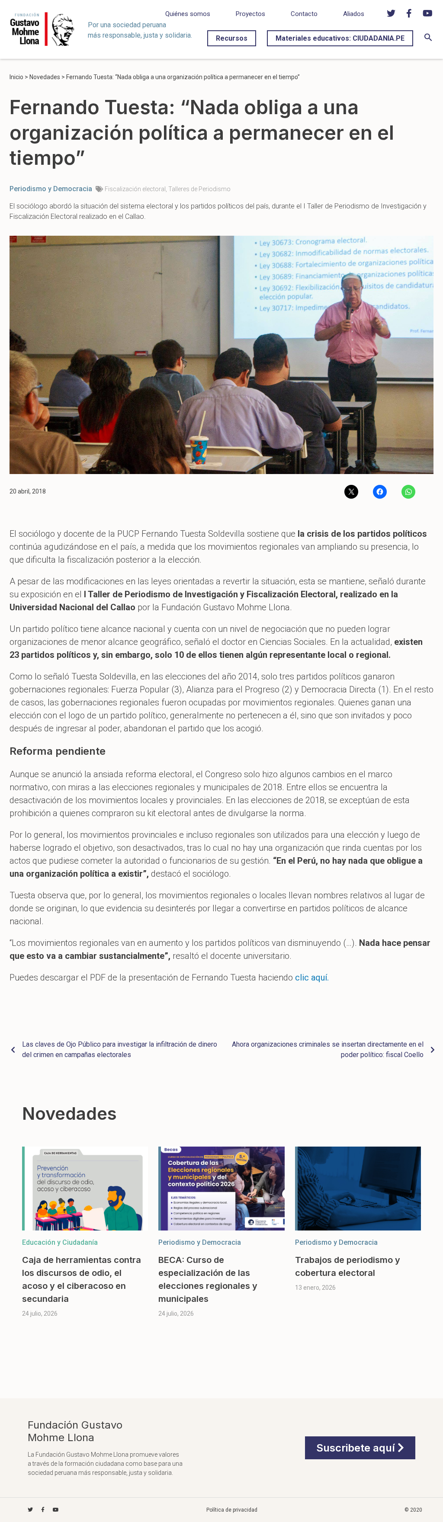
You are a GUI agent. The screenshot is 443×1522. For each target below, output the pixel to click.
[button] (428, 39)
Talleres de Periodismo (199, 189)
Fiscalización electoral (135, 189)
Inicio (16, 77)
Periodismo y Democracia (51, 189)
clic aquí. (312, 977)
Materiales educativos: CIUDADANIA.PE (340, 38)
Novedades (44, 77)
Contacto (304, 14)
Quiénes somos (187, 14)
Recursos (231, 38)
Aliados (353, 14)
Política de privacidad (231, 1510)
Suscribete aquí (357, 1448)
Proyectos (250, 14)
